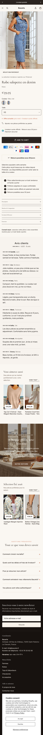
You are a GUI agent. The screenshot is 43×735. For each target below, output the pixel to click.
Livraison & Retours (7, 215)
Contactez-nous (8, 691)
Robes (4, 667)
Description (5, 201)
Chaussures (6, 674)
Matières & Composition (8, 208)
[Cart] (40, 8)
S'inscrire (21, 625)
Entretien (4, 221)
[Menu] (2, 8)
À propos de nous (8, 687)
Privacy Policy (19, 713)
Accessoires (6, 677)
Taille (3, 107)
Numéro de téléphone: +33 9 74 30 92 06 (17, 651)
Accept (20, 719)
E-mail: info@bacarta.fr (10, 648)
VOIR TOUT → (34, 380)
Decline (20, 724)
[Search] (7, 8)
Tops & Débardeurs (9, 670)
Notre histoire (21, 464)
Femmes (5, 663)
